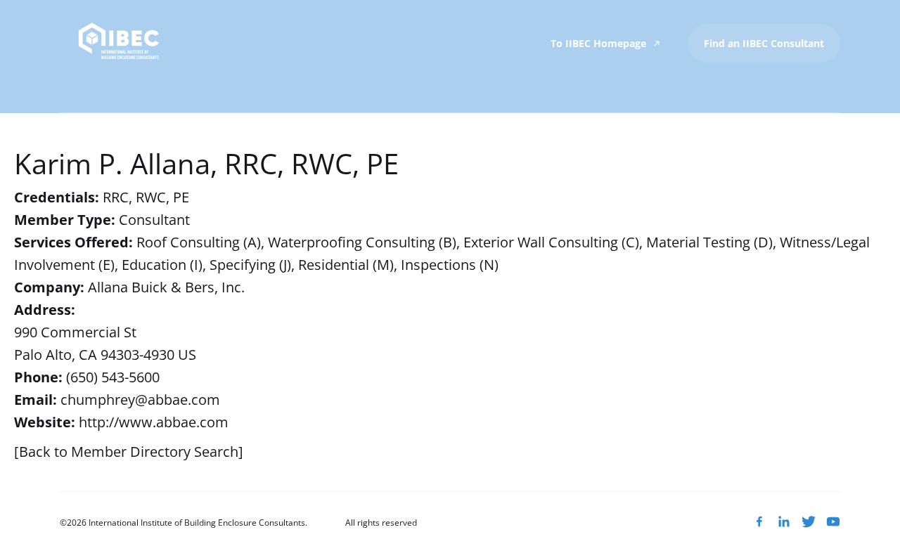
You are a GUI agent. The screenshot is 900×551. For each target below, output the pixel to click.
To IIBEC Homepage (600, 43)
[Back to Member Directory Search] (128, 451)
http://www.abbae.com (154, 422)
